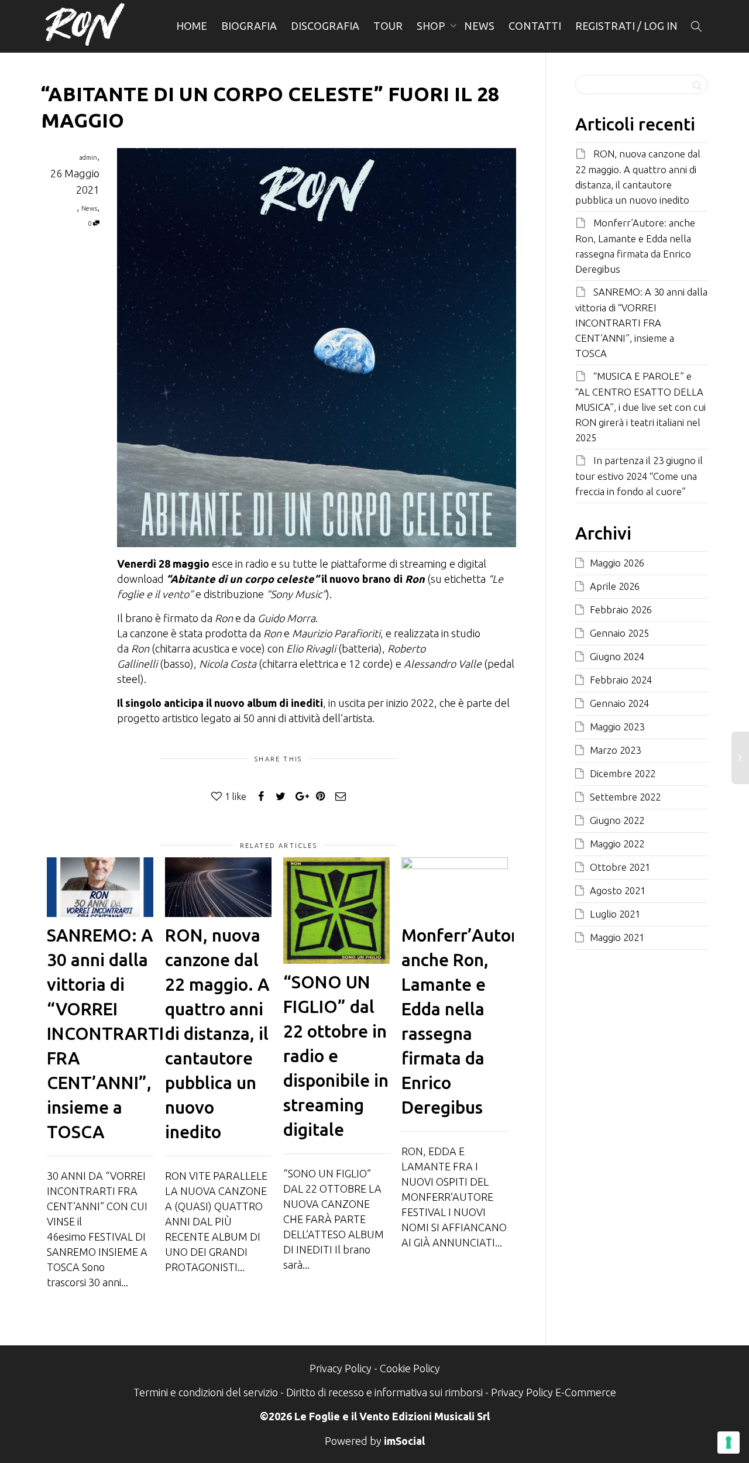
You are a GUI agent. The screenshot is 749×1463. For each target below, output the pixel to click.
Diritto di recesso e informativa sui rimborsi (384, 1392)
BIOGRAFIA (249, 26)
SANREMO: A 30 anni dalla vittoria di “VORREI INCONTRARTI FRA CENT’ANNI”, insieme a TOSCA (105, 1033)
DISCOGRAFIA (325, 26)
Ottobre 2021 (620, 867)
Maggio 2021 (617, 937)
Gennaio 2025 (619, 632)
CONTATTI (535, 26)
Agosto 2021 (617, 890)
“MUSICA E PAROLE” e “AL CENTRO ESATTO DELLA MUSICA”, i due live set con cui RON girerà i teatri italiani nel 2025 (640, 406)
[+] (100, 887)
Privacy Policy (341, 1368)
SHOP (432, 26)
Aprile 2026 (615, 586)
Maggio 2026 (617, 562)
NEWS (479, 26)
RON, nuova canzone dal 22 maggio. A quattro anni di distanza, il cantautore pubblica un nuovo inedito (217, 1033)
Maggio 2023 (617, 726)
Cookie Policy (410, 1368)
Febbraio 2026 (621, 609)
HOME (191, 26)
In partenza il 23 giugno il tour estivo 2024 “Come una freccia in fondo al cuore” (639, 476)
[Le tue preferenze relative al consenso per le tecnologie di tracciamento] (728, 1442)
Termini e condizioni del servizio (205, 1392)
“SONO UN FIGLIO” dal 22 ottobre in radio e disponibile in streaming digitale (336, 1055)
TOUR (388, 26)
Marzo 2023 (615, 749)
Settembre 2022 (625, 796)
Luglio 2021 (615, 913)
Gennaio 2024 (619, 703)
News (89, 208)
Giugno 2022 (617, 820)
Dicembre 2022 (622, 773)
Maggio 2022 (617, 843)
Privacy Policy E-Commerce (553, 1392)
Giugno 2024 (617, 656)
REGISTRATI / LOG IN (626, 26)
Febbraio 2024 (621, 679)
